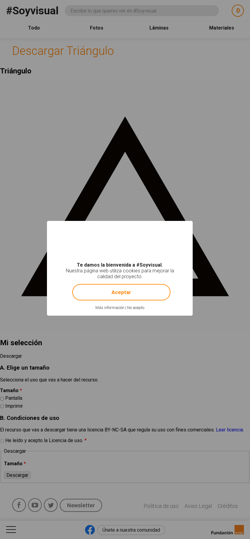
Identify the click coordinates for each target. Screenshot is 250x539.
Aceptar (121, 292)
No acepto (135, 307)
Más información (109, 307)
